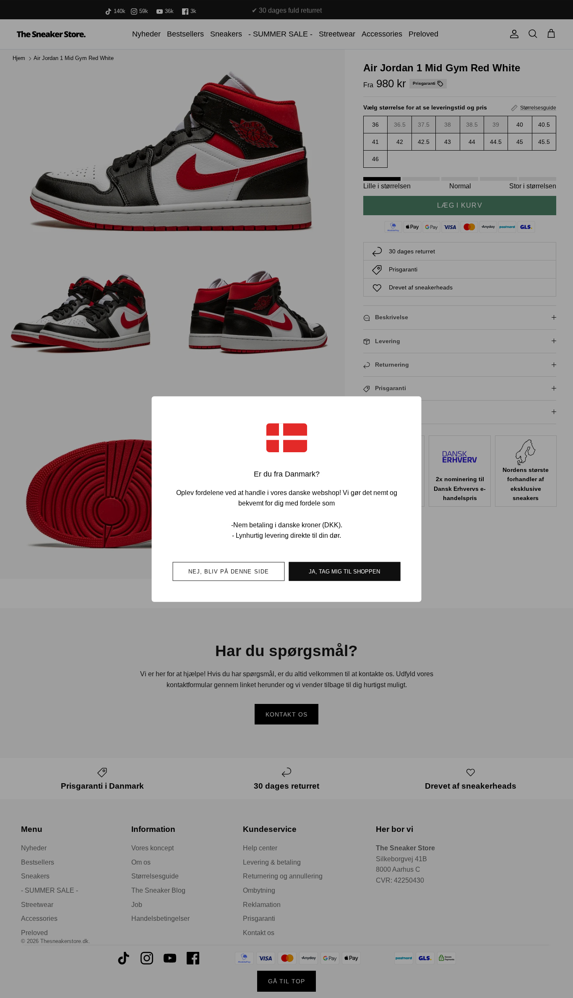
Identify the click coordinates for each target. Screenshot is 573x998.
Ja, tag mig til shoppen (344, 571)
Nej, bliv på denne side (228, 571)
